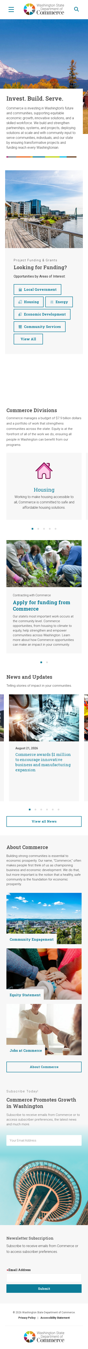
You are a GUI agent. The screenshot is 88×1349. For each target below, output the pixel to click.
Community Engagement (32, 939)
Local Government (40, 289)
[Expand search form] (76, 9)
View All (28, 339)
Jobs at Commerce (26, 1050)
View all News (44, 821)
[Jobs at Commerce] (44, 1029)
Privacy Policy (26, 1317)
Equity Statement (25, 995)
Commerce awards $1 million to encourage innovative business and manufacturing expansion (43, 762)
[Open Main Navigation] (11, 9)
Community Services (42, 326)
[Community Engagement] (44, 918)
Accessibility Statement (55, 1317)
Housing (31, 302)
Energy (62, 302)
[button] (32, 528)
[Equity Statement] (44, 974)
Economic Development (45, 314)
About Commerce (44, 1067)
